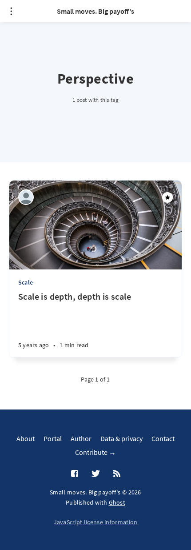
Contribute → (95, 452)
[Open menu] (11, 11)
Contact (163, 438)
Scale (25, 282)
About (25, 438)
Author (81, 438)
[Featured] (167, 197)
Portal (53, 438)
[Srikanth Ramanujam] (26, 197)
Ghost (117, 502)
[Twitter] (96, 474)
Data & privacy (121, 438)
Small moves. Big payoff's (95, 11)
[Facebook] (74, 474)
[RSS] (116, 474)
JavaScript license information (96, 522)
